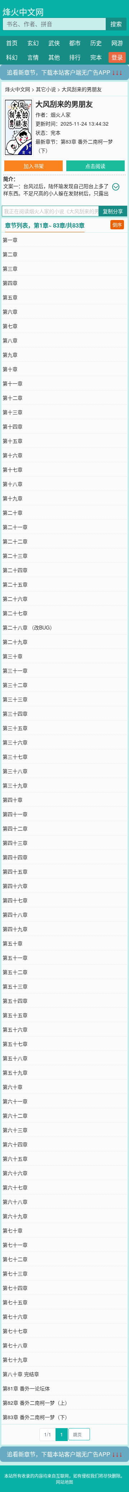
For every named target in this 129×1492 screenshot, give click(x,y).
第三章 (10, 268)
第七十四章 (15, 1287)
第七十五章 (15, 1302)
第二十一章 (15, 526)
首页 (12, 43)
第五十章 (13, 943)
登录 (117, 57)
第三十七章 (15, 756)
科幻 (12, 57)
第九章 (10, 354)
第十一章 (13, 383)
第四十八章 (15, 914)
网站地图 (64, 1482)
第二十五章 (15, 584)
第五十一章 (15, 957)
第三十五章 (15, 727)
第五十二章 (15, 972)
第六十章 (13, 1086)
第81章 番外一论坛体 (26, 1388)
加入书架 (34, 165)
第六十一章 (15, 1101)
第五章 (10, 297)
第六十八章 (15, 1201)
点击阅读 (95, 165)
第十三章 (13, 412)
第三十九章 (15, 785)
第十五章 (13, 440)
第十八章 (13, 483)
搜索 (116, 24)
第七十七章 (15, 1330)
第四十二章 (15, 828)
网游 (117, 43)
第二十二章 (15, 541)
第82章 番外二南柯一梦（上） (36, 1402)
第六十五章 (15, 1158)
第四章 (10, 282)
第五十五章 (15, 1015)
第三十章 (13, 656)
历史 (96, 43)
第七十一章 (15, 1244)
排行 (75, 57)
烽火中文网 (23, 12)
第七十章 (13, 1230)
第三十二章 (15, 684)
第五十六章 (15, 1029)
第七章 (10, 325)
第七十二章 (15, 1259)
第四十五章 (15, 871)
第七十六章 (15, 1316)
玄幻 (33, 43)
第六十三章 (15, 1129)
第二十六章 (15, 598)
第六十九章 (15, 1216)
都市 (75, 43)
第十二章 (13, 397)
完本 (96, 57)
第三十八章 (15, 771)
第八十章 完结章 (21, 1374)
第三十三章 (15, 699)
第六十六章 (15, 1173)
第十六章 (13, 455)
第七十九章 (15, 1359)
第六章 (10, 311)
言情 (33, 57)
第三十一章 (15, 670)
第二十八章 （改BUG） (29, 627)
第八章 (10, 340)
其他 (54, 57)
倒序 (117, 224)
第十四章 (13, 426)
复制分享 (113, 211)
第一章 (10, 239)
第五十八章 (15, 1058)
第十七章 (13, 469)
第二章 (10, 254)
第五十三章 (15, 986)
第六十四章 (15, 1144)
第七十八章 (15, 1345)
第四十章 (13, 799)
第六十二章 (15, 1115)
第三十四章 (15, 713)
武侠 (54, 43)
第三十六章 (15, 742)
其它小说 (46, 89)
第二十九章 (15, 641)
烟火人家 (61, 114)
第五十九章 (15, 1072)
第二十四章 (15, 570)
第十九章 (13, 498)
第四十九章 (15, 928)
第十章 (10, 369)
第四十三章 (15, 842)
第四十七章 (15, 900)
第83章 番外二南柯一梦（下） (36, 1417)
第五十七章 (15, 1043)
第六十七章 (15, 1187)
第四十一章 (15, 814)
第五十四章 (15, 1000)
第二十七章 (15, 613)
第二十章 (13, 512)
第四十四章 (15, 857)
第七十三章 (15, 1273)
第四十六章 (15, 885)
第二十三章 (15, 555)
